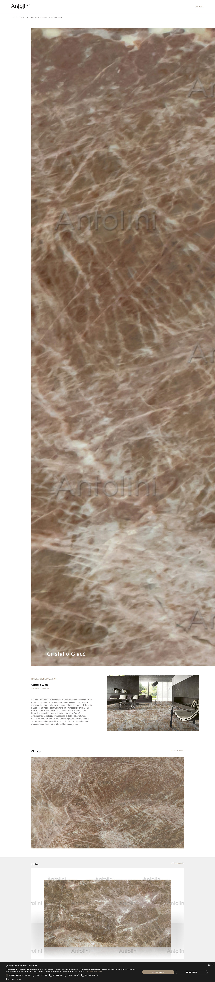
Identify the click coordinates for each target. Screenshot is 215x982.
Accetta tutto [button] (158, 972)
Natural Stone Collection (38, 17)
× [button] (212, 965)
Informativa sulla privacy (94, 971)
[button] (71, 979)
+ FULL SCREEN (177, 750)
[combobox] (209, 965)
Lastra (35, 864)
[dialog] (107, 972)
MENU (201, 7)
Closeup (36, 751)
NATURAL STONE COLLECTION (44, 679)
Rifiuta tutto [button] (191, 972)
